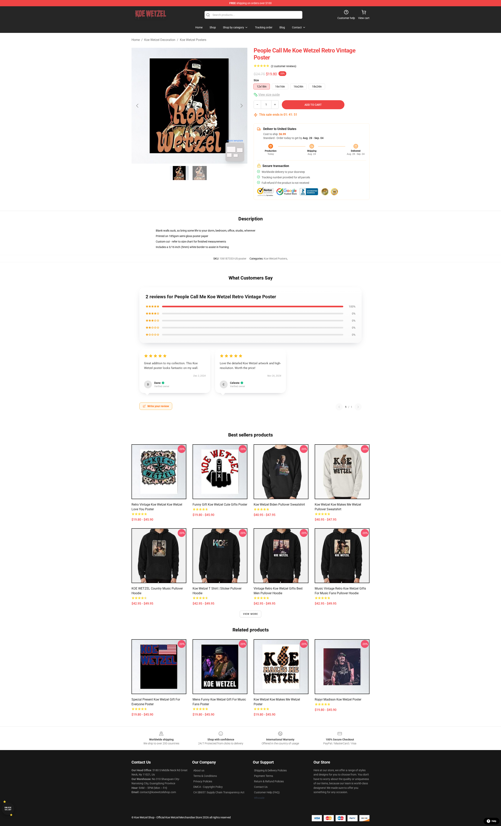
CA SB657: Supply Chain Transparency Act (218, 792)
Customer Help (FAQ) (267, 792)
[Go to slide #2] (199, 173)
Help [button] (494, 821)
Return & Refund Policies (269, 781)
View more (250, 614)
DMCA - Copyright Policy (208, 786)
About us (198, 770)
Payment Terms (263, 775)
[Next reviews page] (358, 406)
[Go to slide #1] (179, 173)
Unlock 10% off (8, 809)
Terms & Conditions (205, 775)
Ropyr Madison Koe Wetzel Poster (338, 699)
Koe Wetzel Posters (193, 40)
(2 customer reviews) (283, 66)
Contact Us (261, 786)
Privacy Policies (202, 781)
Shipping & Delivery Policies (270, 770)
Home (136, 40)
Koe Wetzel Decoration (159, 40)
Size (256, 80)
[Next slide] (241, 106)
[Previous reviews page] (339, 406)
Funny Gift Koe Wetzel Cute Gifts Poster (220, 504)
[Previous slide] (137, 106)
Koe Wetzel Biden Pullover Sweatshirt (279, 504)
